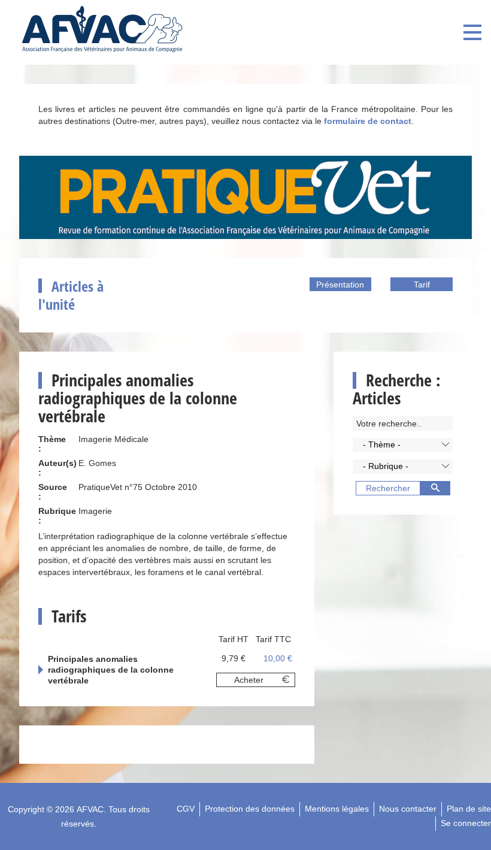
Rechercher (388, 488)
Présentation (340, 284)
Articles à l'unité (71, 295)
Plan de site (469, 808)
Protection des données (250, 808)
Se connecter (466, 823)
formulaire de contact (367, 121)
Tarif (422, 284)
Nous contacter (408, 808)
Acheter (248, 680)
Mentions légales (337, 808)
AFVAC (90, 809)
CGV (186, 808)
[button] (403, 445)
